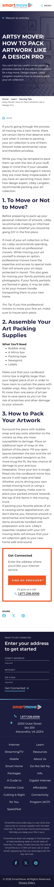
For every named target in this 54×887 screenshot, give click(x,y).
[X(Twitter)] (13, 616)
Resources (40, 751)
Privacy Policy (27, 882)
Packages (14, 773)
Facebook (16, 863)
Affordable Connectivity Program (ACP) (40, 795)
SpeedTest (14, 809)
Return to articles (17, 18)
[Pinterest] (23, 616)
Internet (14, 744)
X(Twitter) (26, 863)
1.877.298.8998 (28, 593)
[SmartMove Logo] (17, 6)
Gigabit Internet (40, 780)
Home (5, 99)
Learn (14, 99)
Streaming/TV (14, 751)
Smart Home (14, 766)
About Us (40, 759)
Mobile (14, 759)
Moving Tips (25, 99)
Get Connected (15, 688)
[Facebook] (4, 616)
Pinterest (35, 863)
